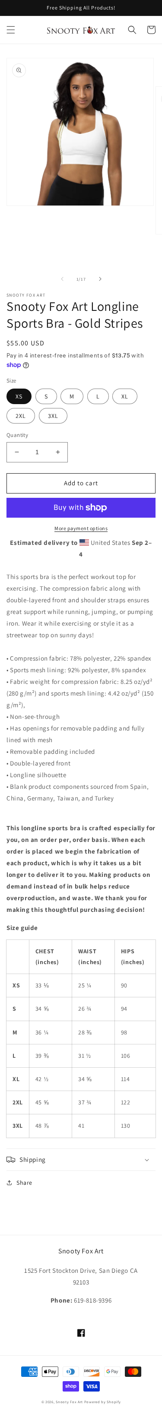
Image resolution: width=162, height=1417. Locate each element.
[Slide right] (100, 278)
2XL (21, 416)
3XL (53, 416)
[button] (10, 29)
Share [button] (24, 1182)
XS (19, 396)
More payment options (81, 528)
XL (124, 396)
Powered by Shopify (102, 1401)
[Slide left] (62, 278)
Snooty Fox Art (69, 1401)
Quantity (17, 435)
